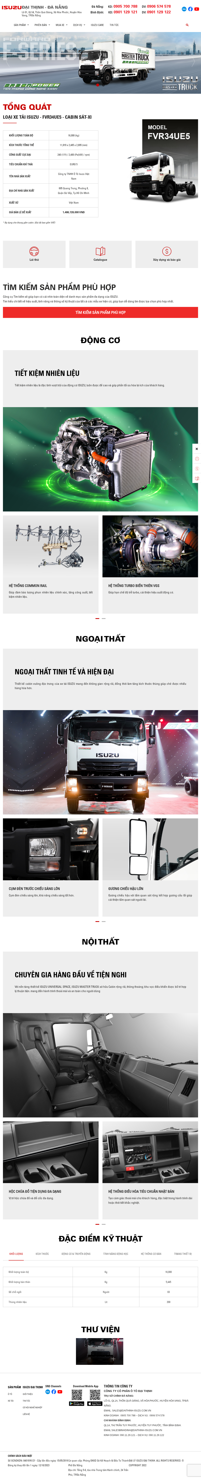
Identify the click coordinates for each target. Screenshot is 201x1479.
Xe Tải (11, 1400)
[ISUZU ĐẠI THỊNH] (12, 7)
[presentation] (11, 61)
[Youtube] (196, 8)
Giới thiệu (28, 1394)
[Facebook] (190, 8)
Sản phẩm (14, 1387)
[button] (97, 85)
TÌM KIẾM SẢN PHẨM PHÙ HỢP (101, 312)
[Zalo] (184, 8)
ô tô (10, 1394)
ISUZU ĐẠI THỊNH (33, 1387)
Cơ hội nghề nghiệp (32, 1407)
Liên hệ (26, 1414)
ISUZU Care (97, 25)
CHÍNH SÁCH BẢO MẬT (20, 1455)
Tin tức (114, 25)
